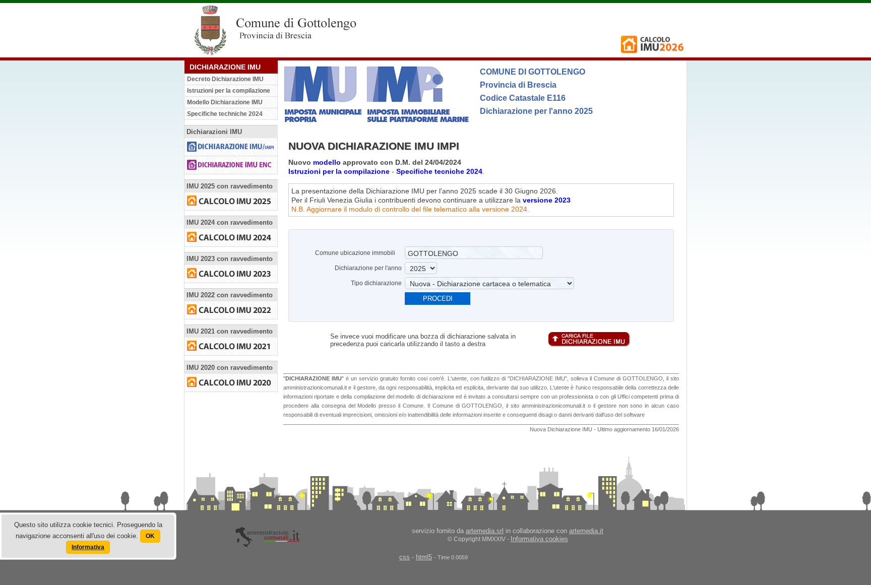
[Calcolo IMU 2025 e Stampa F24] (231, 201)
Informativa (88, 547)
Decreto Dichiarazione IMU (225, 79)
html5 (424, 557)
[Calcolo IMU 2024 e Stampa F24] (231, 237)
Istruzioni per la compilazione (228, 91)
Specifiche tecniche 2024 (439, 171)
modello (327, 162)
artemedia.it (586, 531)
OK (150, 536)
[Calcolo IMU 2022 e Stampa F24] (231, 310)
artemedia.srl (485, 531)
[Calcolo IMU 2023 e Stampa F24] (231, 274)
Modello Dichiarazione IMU (225, 102)
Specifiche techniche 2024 (225, 114)
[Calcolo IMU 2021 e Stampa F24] (231, 346)
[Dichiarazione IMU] (231, 147)
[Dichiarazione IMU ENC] (231, 165)
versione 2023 (547, 200)
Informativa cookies (539, 539)
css (404, 557)
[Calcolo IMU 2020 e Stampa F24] (231, 383)
